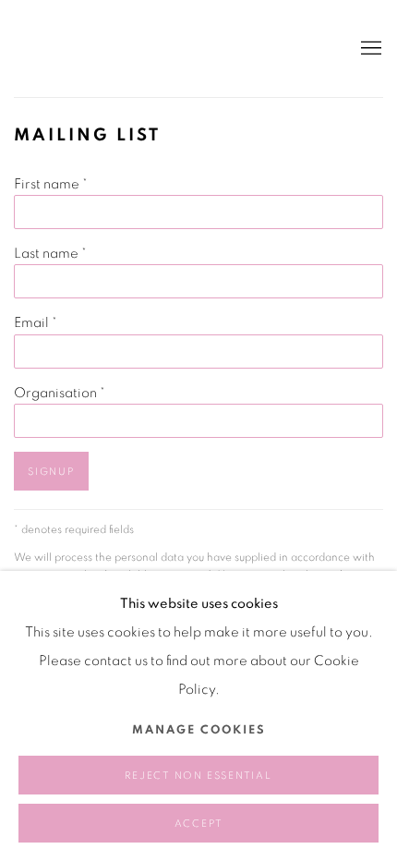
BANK (69, 48)
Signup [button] (51, 472)
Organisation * (59, 393)
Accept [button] (198, 824)
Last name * (50, 254)
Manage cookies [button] (199, 730)
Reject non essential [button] (198, 775)
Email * (35, 323)
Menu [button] (369, 49)
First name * (51, 184)
